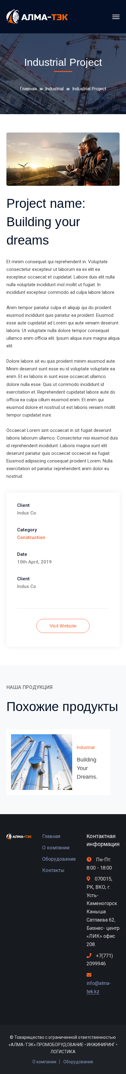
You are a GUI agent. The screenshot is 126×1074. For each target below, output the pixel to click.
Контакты (53, 870)
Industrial (54, 89)
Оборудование (59, 859)
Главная (28, 89)
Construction (31, 537)
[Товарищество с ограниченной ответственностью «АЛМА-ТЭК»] (37, 16)
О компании (55, 848)
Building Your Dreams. (87, 768)
